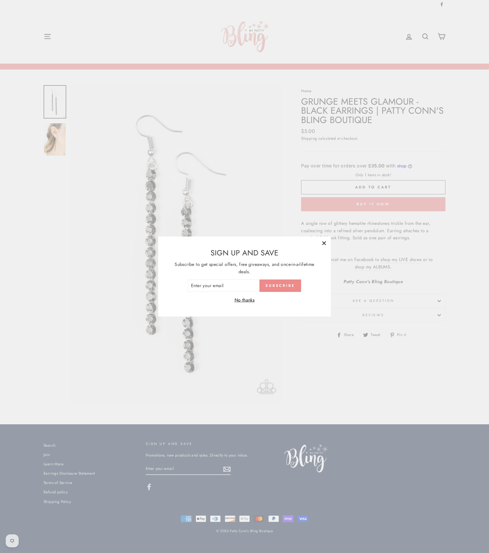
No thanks (245, 300)
